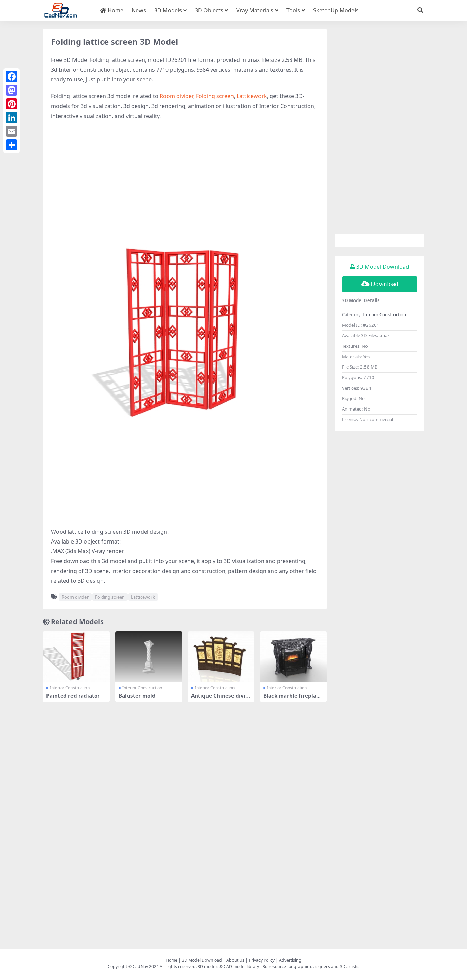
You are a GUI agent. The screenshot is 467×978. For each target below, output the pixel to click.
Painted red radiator (73, 695)
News (139, 10)
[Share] (11, 145)
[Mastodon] (11, 90)
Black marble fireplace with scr (292, 698)
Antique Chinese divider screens (220, 698)
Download (384, 283)
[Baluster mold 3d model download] (148, 656)
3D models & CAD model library (228, 966)
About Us (235, 960)
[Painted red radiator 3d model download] (76, 656)
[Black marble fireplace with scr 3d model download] (293, 656)
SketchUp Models (336, 10)
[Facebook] (11, 76)
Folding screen (215, 96)
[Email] (11, 131)
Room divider (176, 96)
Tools (293, 10)
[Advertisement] (185, 176)
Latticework (252, 96)
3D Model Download (202, 960)
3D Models (168, 10)
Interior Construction (70, 688)
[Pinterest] (11, 104)
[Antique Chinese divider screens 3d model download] (221, 656)
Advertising (290, 960)
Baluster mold (137, 695)
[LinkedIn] (11, 117)
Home (114, 10)
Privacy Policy (262, 960)
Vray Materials (254, 10)
